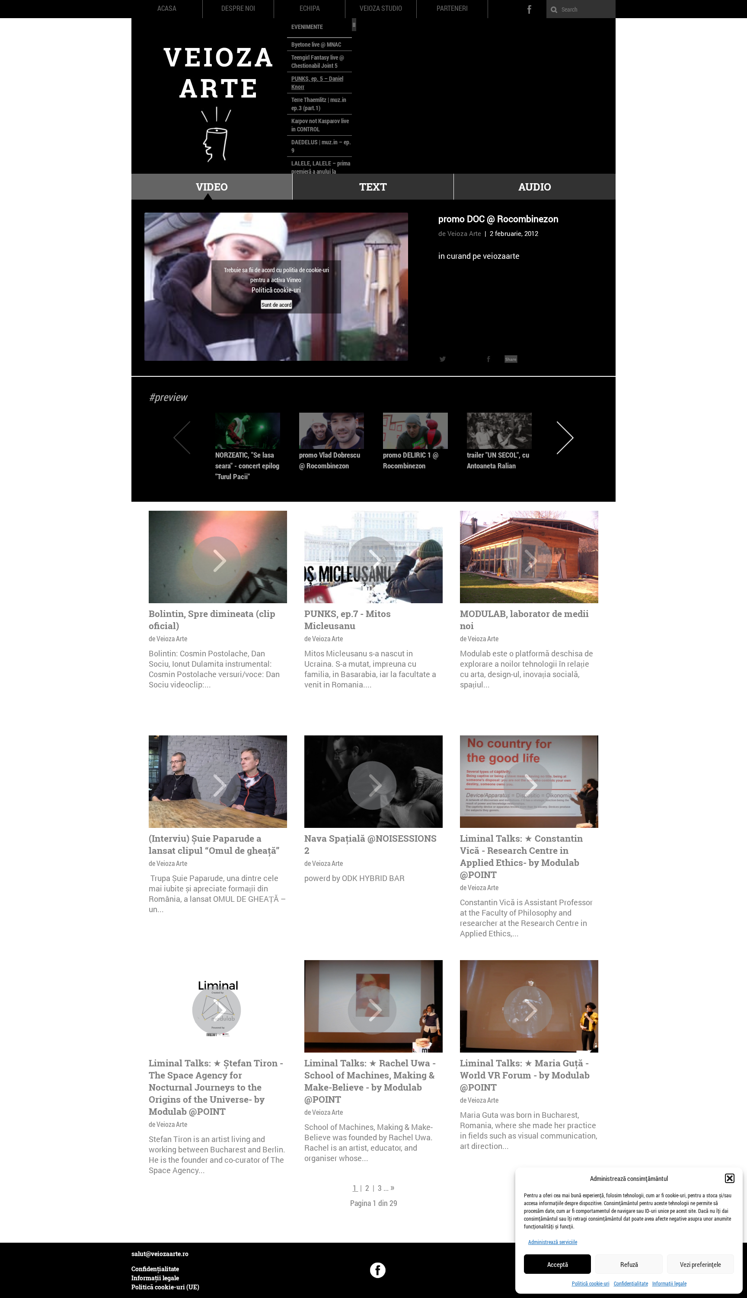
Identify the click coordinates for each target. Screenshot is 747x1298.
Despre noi (238, 8)
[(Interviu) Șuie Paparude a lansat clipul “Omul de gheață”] (216, 785)
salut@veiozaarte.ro (159, 1254)
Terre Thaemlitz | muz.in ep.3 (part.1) (318, 103)
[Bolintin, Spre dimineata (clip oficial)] (216, 560)
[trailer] (499, 431)
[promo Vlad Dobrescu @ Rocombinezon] (331, 431)
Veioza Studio (381, 8)
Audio (534, 187)
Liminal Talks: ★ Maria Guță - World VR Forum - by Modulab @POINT (525, 1075)
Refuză (629, 1264)
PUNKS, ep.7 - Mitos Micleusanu (347, 620)
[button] (729, 1178)
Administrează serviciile (552, 1241)
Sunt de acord (276, 304)
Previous (181, 437)
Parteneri (452, 8)
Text (373, 187)
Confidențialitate (631, 1283)
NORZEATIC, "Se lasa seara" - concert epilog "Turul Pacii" (247, 465)
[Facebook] (378, 1270)
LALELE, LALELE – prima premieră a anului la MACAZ (320, 171)
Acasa (166, 8)
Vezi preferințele (700, 1264)
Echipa (310, 8)
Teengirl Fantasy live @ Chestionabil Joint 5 (317, 61)
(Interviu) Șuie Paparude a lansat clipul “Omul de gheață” (214, 844)
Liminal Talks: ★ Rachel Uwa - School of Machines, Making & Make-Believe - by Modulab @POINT (370, 1081)
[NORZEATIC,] (247, 431)
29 (393, 1203)
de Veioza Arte (459, 233)
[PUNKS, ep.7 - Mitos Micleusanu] (372, 560)
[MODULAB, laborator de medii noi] (527, 560)
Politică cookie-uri (591, 1283)
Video (212, 187)
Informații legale (669, 1283)
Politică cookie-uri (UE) (165, 1287)
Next (565, 437)
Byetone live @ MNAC (316, 44)
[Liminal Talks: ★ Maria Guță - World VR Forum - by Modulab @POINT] (527, 1010)
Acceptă (557, 1264)
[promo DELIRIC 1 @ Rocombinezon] (415, 431)
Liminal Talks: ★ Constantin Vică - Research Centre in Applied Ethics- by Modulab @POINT (521, 856)
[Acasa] (209, 96)
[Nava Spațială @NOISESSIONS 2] (372, 785)
